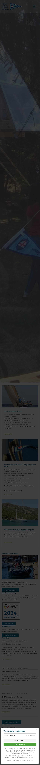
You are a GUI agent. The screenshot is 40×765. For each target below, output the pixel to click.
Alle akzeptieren (20, 744)
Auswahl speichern (20, 740)
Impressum (10, 760)
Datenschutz (29, 760)
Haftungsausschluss (19, 760)
